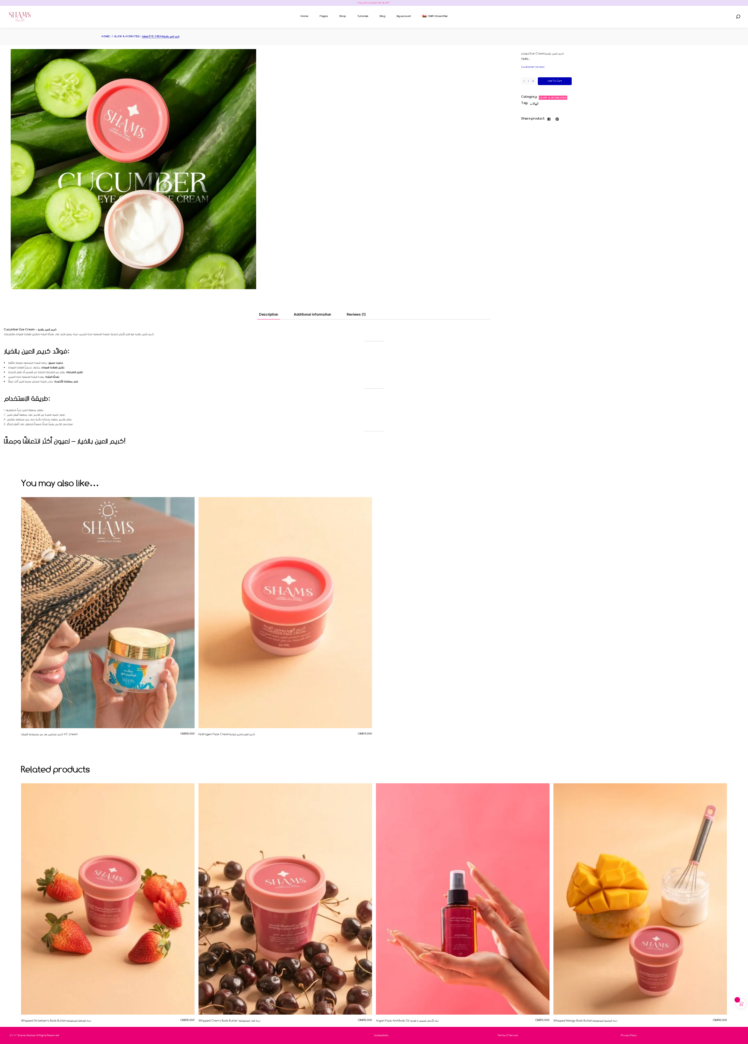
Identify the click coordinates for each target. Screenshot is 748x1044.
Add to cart (555, 81)
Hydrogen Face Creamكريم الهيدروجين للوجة (226, 734)
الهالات (534, 103)
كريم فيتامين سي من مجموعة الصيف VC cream (49, 734)
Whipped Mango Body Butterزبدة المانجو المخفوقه (585, 1020)
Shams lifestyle (26, 1035)
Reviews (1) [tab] (356, 314)
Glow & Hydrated (553, 97)
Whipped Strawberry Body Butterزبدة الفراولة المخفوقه (56, 1020)
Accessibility (381, 1035)
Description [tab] (268, 314)
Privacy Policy (629, 1035)
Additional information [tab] (312, 314)
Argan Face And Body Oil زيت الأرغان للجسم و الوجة (407, 1020)
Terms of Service (507, 1035)
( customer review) (533, 67)
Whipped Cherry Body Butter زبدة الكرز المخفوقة (229, 1020)
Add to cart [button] (180, 734)
